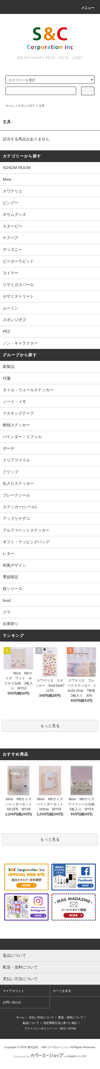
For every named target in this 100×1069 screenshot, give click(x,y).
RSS (63, 1028)
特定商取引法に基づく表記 (60, 1022)
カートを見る (62, 990)
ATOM (72, 1028)
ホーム (10, 105)
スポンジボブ (26, 105)
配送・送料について (70, 1017)
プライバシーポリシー (38, 1028)
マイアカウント (13, 990)
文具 (41, 105)
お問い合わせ (12, 1002)
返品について (30, 1022)
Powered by (22, 1056)
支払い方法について (41, 1017)
